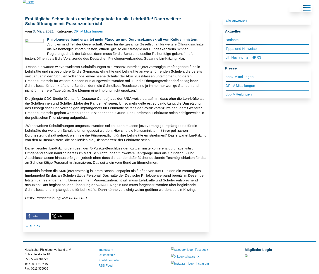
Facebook (201, 249)
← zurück (32, 226)
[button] (37, 216)
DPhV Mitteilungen (88, 31)
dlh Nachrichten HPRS (243, 57)
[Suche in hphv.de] (295, 8)
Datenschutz (107, 254)
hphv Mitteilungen (240, 77)
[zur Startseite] (28, 2)
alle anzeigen (236, 20)
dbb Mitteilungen (239, 94)
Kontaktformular (109, 260)
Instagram (202, 263)
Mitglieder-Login (264, 256)
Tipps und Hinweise (241, 49)
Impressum (106, 249)
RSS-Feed (106, 265)
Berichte (232, 40)
